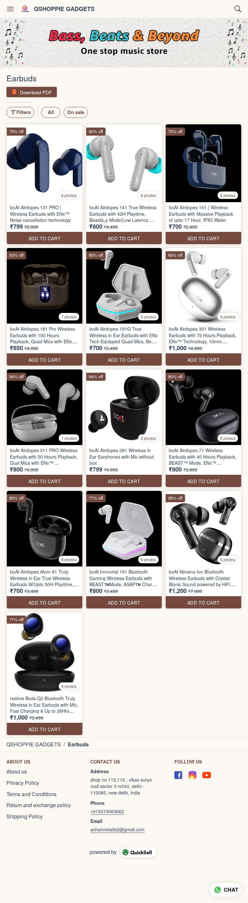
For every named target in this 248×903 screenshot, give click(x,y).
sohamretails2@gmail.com (117, 829)
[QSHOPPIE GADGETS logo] (25, 9)
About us (16, 771)
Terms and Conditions (31, 794)
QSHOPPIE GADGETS (64, 9)
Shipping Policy (24, 816)
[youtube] (207, 775)
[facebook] (178, 775)
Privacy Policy (22, 782)
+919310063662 (107, 811)
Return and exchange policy (38, 805)
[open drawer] (10, 9)
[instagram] (192, 775)
